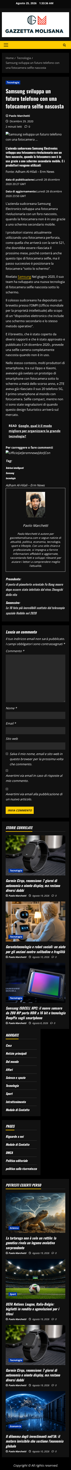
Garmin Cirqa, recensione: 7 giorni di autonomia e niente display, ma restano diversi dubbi (33, 885)
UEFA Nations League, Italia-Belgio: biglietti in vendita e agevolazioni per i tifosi (32, 1309)
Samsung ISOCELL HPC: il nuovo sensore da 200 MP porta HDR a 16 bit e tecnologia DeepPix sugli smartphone (35, 1013)
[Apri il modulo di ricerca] (64, 45)
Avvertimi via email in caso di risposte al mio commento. (34, 778)
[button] (6, 45)
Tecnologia (13, 82)
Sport (9, 1093)
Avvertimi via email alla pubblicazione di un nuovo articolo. (34, 796)
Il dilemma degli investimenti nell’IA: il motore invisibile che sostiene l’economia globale (34, 1441)
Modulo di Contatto (17, 1109)
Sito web (12, 739)
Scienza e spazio (15, 1077)
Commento (15, 651)
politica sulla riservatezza (21, 1168)
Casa (8, 1045)
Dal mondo (12, 1061)
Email (11, 723)
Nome (11, 708)
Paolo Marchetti (19, 116)
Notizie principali (16, 1053)
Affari (9, 1069)
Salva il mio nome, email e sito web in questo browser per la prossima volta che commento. (36, 759)
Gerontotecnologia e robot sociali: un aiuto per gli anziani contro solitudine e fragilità (35, 949)
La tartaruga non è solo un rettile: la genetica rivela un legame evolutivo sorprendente (31, 1242)
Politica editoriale (17, 1160)
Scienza (14, 1228)
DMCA (9, 1152)
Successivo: (35, 607)
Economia (15, 1426)
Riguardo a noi (14, 1136)
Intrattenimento (16, 1101)
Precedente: (34, 587)
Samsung (24, 277)
